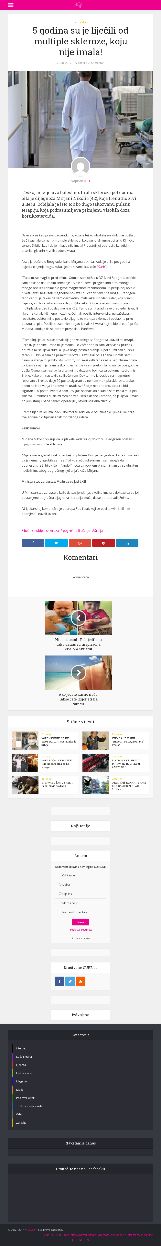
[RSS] (80, 981)
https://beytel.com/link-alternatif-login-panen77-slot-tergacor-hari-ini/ (112, 1235)
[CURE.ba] (78, 4)
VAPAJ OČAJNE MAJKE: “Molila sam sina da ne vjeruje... (56, 764)
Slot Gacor (62, 1235)
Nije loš (67, 894)
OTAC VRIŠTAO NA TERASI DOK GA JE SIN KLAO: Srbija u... (129, 786)
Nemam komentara (74, 912)
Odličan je (68, 875)
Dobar (66, 884)
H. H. (86, 63)
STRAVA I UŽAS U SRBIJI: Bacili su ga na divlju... (57, 784)
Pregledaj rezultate (80, 929)
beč (26, 530)
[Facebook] (59, 981)
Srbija (98, 530)
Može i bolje (70, 903)
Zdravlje (80, 22)
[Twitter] (70, 981)
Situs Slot (48, 1235)
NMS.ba (30, 1229)
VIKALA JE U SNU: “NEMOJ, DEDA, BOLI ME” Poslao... (128, 741)
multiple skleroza (46, 530)
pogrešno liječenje (76, 530)
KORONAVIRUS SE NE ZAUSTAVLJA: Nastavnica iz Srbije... (58, 741)
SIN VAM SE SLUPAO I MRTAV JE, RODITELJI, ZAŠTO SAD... (126, 764)
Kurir (101, 267)
